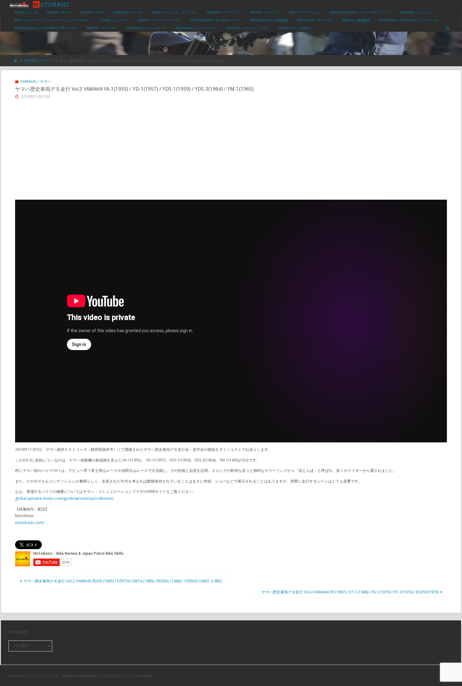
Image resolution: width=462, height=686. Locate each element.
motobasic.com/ (29, 522)
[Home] (15, 60)
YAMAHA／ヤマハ (38, 60)
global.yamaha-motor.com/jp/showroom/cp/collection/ (64, 498)
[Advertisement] (231, 153)
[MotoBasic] (19, 4)
